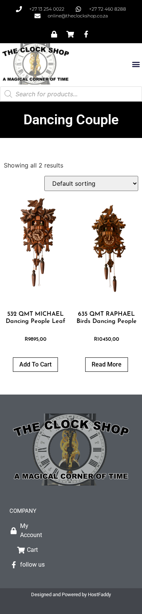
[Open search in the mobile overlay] (71, 94)
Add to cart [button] (35, 364)
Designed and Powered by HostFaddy (71, 594)
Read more (107, 364)
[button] (136, 64)
